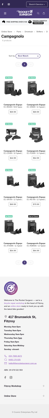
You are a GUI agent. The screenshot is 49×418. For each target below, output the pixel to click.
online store (16, 306)
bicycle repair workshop (14, 303)
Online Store (6, 32)
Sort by (12, 56)
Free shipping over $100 (16, 22)
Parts (19, 32)
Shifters (39, 32)
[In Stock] (13, 88)
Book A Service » (37, 4)
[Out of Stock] (36, 227)
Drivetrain (29, 32)
